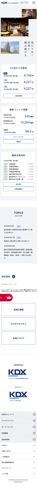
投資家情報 (5, 439)
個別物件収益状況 (15, 174)
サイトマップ (6, 468)
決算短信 (12, 164)
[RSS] (13, 276)
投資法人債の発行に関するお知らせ (16, 241)
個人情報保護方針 (8, 462)
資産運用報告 (14, 169)
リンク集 (5, 473)
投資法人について (8, 414)
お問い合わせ (6, 451)
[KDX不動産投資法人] (10, 3)
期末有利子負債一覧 (16, 179)
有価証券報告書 (14, 171)
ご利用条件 (5, 456)
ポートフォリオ (7, 427)
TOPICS (4, 445)
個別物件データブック (17, 177)
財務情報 (5, 433)
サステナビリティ (8, 420)
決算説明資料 (14, 166)
